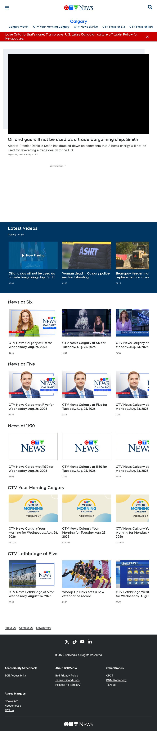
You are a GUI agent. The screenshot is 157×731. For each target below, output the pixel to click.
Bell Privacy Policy (66, 675)
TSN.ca (111, 684)
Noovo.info (11, 701)
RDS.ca (9, 710)
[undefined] (33, 263)
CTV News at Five (86, 26)
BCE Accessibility (15, 675)
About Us (10, 627)
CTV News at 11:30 (141, 26)
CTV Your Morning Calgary (51, 26)
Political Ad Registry (67, 684)
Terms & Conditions (67, 680)
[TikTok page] (74, 641)
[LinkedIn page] (90, 641)
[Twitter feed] (67, 641)
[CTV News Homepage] (78, 7)
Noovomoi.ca (13, 705)
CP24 (109, 675)
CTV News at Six (113, 26)
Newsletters (43, 627)
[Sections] (7, 8)
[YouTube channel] (82, 641)
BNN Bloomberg (116, 680)
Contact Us (26, 627)
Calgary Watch (19, 26)
